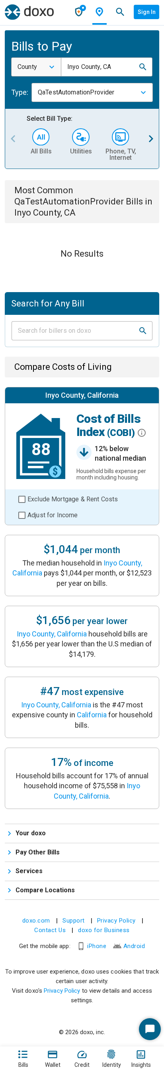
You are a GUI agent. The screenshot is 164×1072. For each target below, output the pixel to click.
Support (73, 920)
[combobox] (36, 67)
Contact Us (50, 930)
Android (134, 946)
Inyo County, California (52, 634)
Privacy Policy (116, 920)
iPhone (96, 946)
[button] (143, 67)
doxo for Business (104, 930)
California (92, 715)
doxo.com (36, 920)
